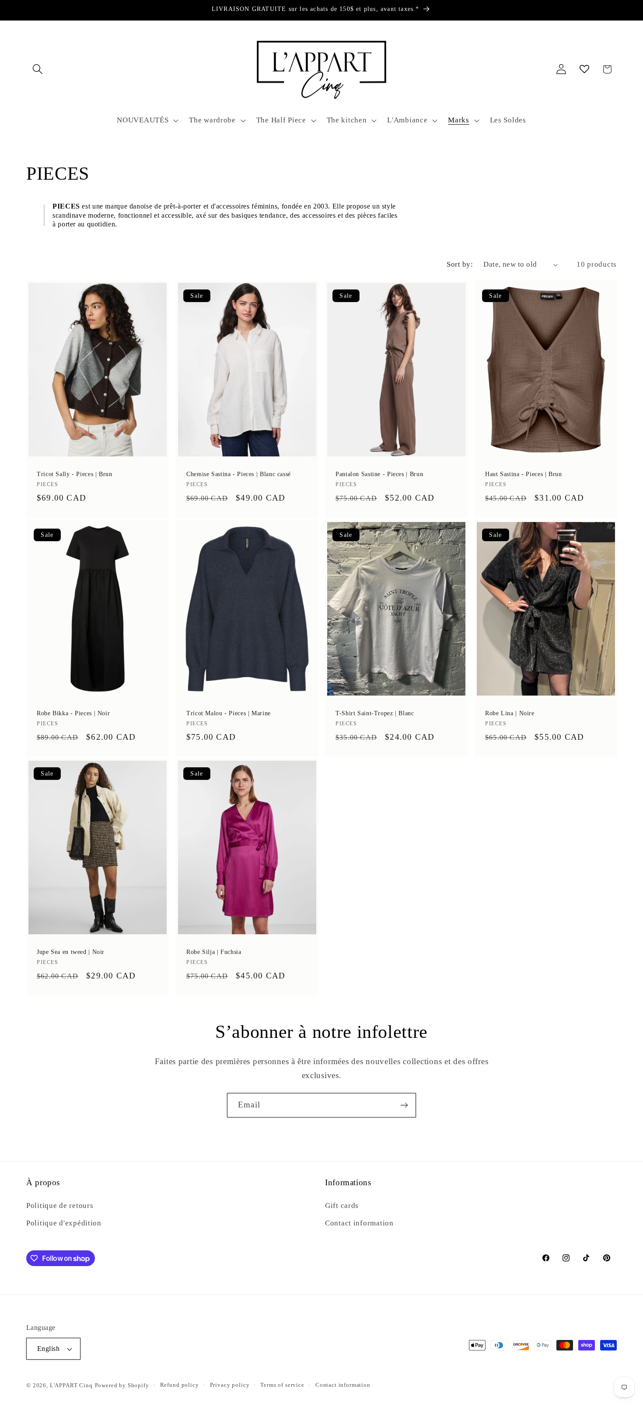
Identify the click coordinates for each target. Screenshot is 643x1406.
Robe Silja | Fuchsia (213, 952)
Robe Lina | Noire (510, 713)
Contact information (359, 1223)
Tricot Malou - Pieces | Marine (228, 713)
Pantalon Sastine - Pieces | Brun (379, 474)
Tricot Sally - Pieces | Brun (74, 474)
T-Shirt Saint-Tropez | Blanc (374, 713)
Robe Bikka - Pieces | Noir (73, 713)
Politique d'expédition (63, 1223)
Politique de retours (59, 1205)
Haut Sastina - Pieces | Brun (523, 474)
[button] (37, 69)
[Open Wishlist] (584, 69)
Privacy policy (230, 1385)
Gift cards (342, 1205)
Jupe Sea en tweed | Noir (71, 952)
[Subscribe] (404, 1105)
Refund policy (179, 1385)
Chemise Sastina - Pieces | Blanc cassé (238, 474)
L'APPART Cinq (71, 1385)
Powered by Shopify (122, 1385)
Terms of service (282, 1385)
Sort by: (460, 264)
